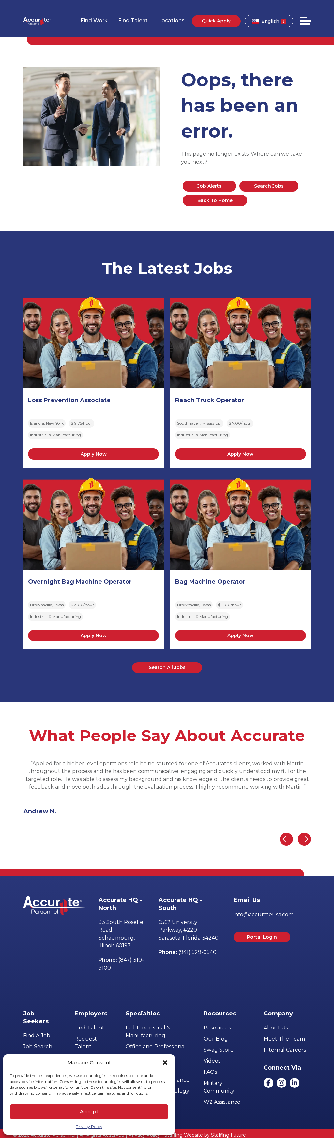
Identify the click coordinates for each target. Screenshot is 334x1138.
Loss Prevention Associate (69, 400)
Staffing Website (183, 1135)
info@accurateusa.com (264, 915)
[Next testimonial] (304, 839)
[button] (165, 1062)
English (270, 21)
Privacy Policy (89, 1126)
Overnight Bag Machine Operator (80, 581)
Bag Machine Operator (210, 581)
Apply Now (94, 454)
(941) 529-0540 (197, 952)
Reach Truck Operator (209, 400)
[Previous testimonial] (286, 839)
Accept (89, 1111)
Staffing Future (228, 1135)
